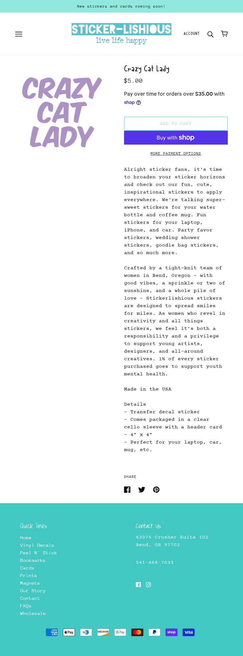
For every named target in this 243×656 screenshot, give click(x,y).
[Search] (210, 33)
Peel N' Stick (38, 552)
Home (26, 537)
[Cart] (224, 34)
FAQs (26, 605)
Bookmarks (33, 560)
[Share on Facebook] (129, 489)
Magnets (30, 583)
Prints (28, 575)
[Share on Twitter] (143, 489)
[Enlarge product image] (62, 111)
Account (192, 33)
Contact (30, 598)
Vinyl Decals (37, 545)
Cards (27, 567)
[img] (138, 584)
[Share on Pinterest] (156, 489)
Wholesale (33, 613)
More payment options (176, 153)
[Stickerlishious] (121, 33)
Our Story (33, 590)
